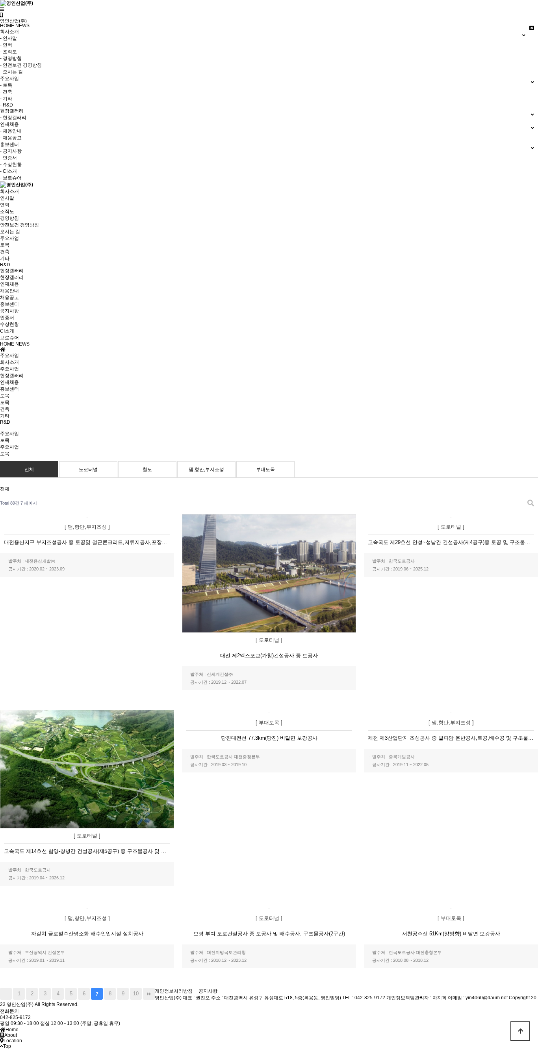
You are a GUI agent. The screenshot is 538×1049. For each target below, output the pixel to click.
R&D (5, 264)
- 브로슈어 (11, 178)
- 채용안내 (11, 131)
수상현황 (9, 324)
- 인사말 (8, 38)
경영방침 (9, 218)
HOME (7, 25)
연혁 (4, 205)
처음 (6, 994)
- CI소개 (8, 171)
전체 (29, 469)
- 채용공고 (11, 137)
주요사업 (9, 238)
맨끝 (149, 994)
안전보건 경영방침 (19, 225)
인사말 (7, 198)
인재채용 (9, 284)
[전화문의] (1, 15)
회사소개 (9, 191)
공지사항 (9, 311)
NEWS (22, 25)
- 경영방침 (11, 58)
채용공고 (9, 297)
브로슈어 (9, 337)
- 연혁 (6, 45)
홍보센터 (9, 304)
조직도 (7, 211)
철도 (147, 469)
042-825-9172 (15, 1017)
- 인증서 (8, 158)
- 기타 (6, 98)
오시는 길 (10, 231)
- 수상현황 (11, 164)
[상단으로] (520, 1031)
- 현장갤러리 (13, 117)
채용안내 (9, 291)
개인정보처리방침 (174, 991)
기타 (4, 258)
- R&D (6, 105)
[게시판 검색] (530, 503)
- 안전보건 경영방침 (21, 65)
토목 (4, 245)
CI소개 (7, 331)
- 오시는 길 (11, 72)
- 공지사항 (11, 151)
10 (136, 994)
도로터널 (88, 469)
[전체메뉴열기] (2, 9)
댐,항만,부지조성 (206, 469)
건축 (4, 251)
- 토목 (6, 85)
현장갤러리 (12, 270)
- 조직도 (8, 51)
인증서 (7, 317)
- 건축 (6, 92)
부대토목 (265, 469)
